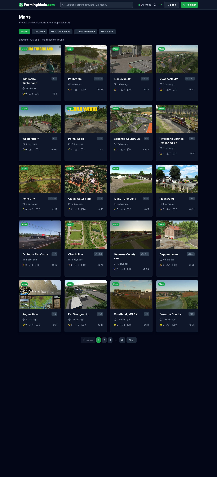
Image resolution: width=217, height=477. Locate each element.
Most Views (107, 31)
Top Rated (39, 31)
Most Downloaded (60, 31)
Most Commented (86, 31)
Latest (24, 31)
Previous (88, 340)
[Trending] (160, 4)
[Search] (155, 4)
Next (131, 340)
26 (122, 340)
